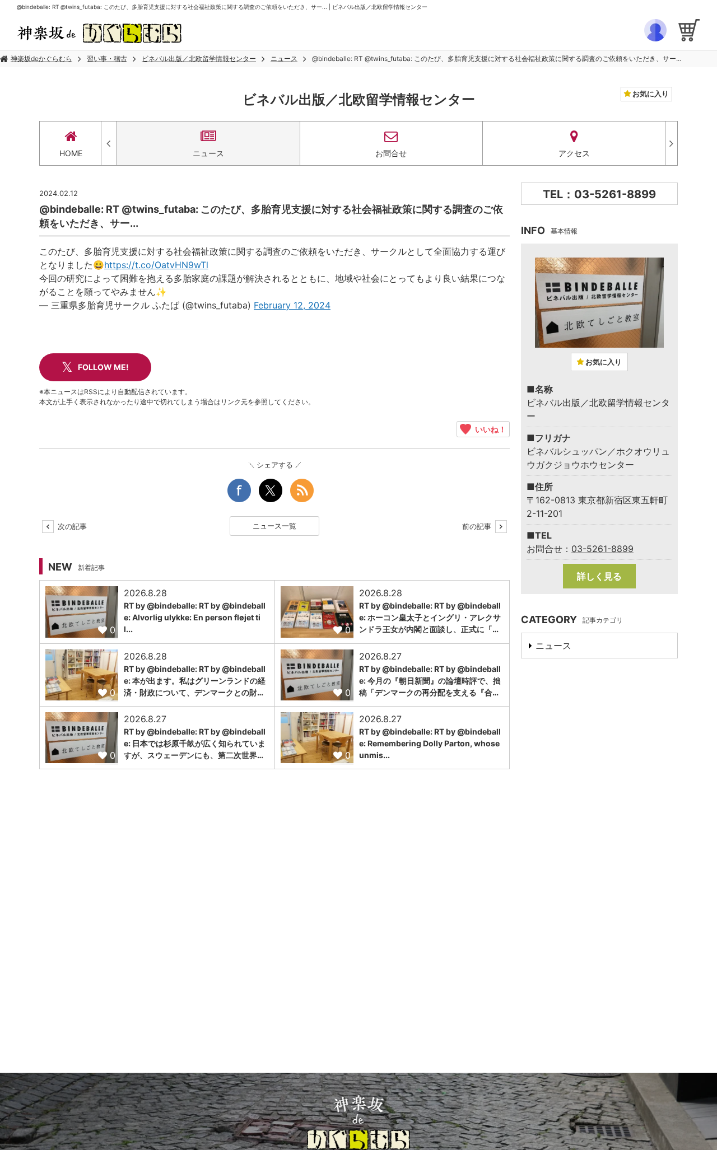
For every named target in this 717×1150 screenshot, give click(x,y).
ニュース (284, 58)
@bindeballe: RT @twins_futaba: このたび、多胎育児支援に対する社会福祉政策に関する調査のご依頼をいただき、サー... (496, 58)
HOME (70, 153)
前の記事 (477, 526)
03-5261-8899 (602, 548)
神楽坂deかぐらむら (41, 58)
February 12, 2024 (292, 305)
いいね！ (488, 429)
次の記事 (71, 526)
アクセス (574, 153)
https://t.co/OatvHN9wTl (156, 264)
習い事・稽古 (107, 58)
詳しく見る (599, 576)
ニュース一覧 (274, 525)
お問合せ (391, 153)
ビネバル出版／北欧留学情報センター (199, 58)
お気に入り (650, 93)
